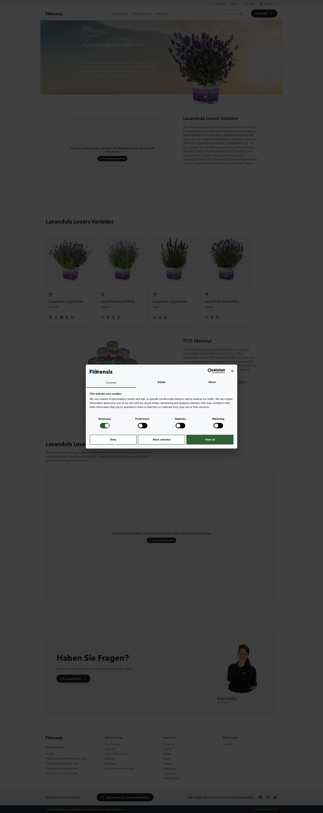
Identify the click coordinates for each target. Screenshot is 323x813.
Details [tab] (161, 382)
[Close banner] (232, 371)
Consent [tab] (111, 382)
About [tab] (212, 382)
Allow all (210, 439)
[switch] (142, 425)
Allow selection (162, 439)
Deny (113, 439)
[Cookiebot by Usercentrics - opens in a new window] (210, 371)
